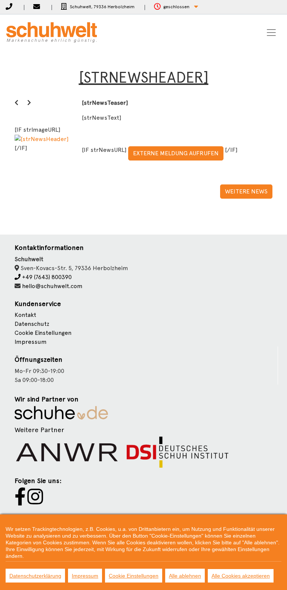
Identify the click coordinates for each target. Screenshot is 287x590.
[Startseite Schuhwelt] (52, 33)
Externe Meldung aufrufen (176, 153)
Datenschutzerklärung (35, 576)
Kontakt (25, 314)
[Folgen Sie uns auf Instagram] (35, 501)
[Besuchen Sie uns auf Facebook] (20, 501)
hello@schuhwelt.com (52, 286)
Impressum (31, 341)
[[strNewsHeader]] (42, 138)
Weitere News (246, 191)
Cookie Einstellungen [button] (43, 332)
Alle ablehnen (185, 576)
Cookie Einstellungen (133, 576)
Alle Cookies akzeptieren (241, 576)
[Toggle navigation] (271, 32)
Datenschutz (32, 323)
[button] (176, 7)
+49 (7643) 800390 (46, 277)
